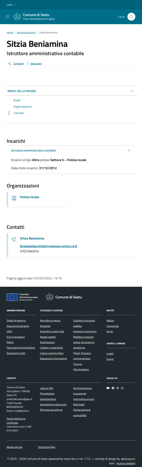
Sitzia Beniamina (32, 238)
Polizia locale (29, 197)
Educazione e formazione (53, 358)
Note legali (78, 404)
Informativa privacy (83, 399)
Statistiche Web (46, 447)
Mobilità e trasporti (83, 337)
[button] (11, 4)
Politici (10, 342)
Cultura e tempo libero (52, 353)
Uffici (9, 331)
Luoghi (110, 353)
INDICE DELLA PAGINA (21, 91)
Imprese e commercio (85, 331)
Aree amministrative (18, 326)
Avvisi (109, 331)
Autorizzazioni (47, 342)
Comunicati (112, 326)
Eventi (110, 359)
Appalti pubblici (48, 337)
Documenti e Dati (16, 353)
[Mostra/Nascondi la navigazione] (7, 16)
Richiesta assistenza (51, 410)
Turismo (77, 364)
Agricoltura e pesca (50, 320)
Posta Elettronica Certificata (16, 421)
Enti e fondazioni (16, 337)
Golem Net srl (71, 459)
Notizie (110, 320)
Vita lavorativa (81, 369)
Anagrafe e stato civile (52, 331)
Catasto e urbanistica (51, 348)
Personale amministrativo (21, 348)
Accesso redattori (125, 463)
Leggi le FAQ (46, 388)
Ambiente (45, 326)
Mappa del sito (14, 447)
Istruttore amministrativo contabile (33, 150)
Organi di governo (16, 320)
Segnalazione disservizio (53, 404)
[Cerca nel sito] (131, 17)
